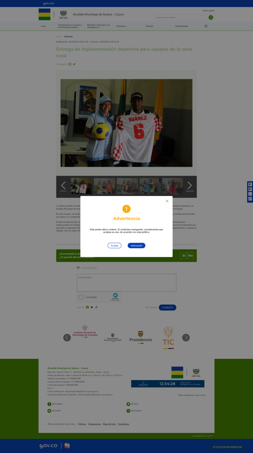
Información (136, 245)
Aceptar (114, 245)
